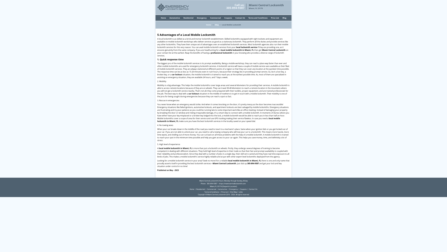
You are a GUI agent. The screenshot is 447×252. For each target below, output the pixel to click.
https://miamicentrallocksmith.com (232, 184)
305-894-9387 (235, 8)
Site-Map (233, 192)
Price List (275, 18)
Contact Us (240, 18)
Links (241, 192)
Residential (188, 18)
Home (163, 18)
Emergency (202, 18)
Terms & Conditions (211, 192)
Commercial (215, 18)
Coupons (228, 18)
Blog (284, 18)
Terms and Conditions (258, 18)
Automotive (174, 18)
